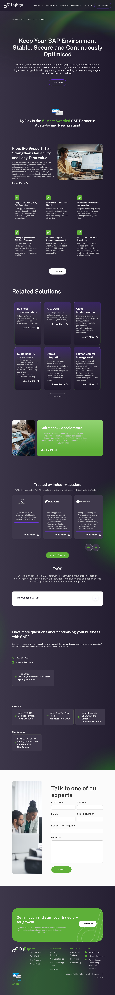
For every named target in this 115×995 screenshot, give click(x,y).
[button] (51, 5)
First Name (58, 802)
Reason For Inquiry (63, 826)
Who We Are (38, 5)
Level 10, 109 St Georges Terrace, (26, 716)
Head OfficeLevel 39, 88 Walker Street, (34, 677)
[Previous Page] (88, 547)
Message (56, 838)
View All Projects (57, 555)
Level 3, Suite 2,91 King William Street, (91, 717)
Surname (82, 802)
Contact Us (88, 5)
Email (54, 814)
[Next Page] (96, 547)
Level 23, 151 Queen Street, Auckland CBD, (27, 743)
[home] (13, 5)
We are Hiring (103, 5)
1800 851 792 (22, 658)
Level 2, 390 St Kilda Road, (60, 716)
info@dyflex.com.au (25, 662)
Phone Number (85, 814)
